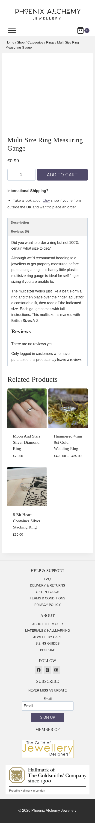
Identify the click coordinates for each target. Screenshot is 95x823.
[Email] (56, 670)
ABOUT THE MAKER (47, 624)
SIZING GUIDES (47, 643)
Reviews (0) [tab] (20, 231)
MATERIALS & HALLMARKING (47, 630)
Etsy (46, 200)
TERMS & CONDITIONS (47, 598)
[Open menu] (14, 30)
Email (48, 698)
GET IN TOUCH (47, 592)
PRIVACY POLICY (47, 605)
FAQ (47, 579)
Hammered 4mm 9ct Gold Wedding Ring (68, 442)
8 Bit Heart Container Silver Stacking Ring (26, 520)
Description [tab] (20, 222)
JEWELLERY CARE (47, 637)
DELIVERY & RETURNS (47, 585)
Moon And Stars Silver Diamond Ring (26, 442)
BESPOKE (47, 650)
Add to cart (62, 175)
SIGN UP (47, 717)
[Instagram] (47, 670)
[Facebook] (39, 670)
